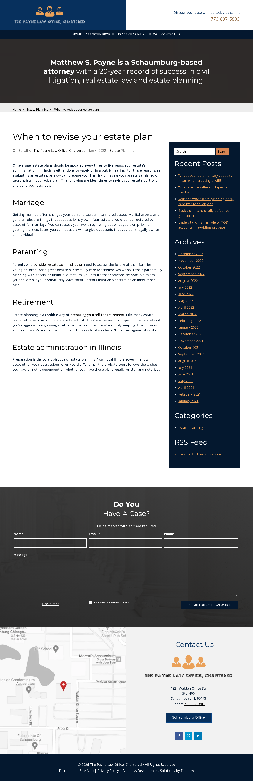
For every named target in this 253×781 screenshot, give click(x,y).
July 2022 (185, 287)
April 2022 (186, 307)
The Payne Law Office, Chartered (59, 150)
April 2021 (186, 387)
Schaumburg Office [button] (188, 717)
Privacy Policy (108, 770)
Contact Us (170, 34)
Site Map (87, 770)
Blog (153, 34)
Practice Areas (130, 34)
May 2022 (185, 300)
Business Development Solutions (149, 770)
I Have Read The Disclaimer (111, 602)
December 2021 (190, 334)
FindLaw (187, 770)
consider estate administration (58, 264)
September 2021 (191, 354)
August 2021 (188, 361)
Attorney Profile (100, 34)
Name (18, 534)
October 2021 (189, 347)
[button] (249, 754)
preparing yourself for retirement (97, 315)
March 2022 (187, 314)
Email (94, 534)
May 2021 (185, 381)
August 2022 (188, 280)
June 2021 (185, 374)
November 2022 (190, 260)
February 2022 (189, 320)
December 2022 (190, 254)
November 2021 (190, 341)
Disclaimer (50, 604)
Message (20, 555)
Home (77, 34)
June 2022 (185, 294)
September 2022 (191, 274)
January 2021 (188, 401)
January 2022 (188, 327)
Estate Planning (122, 150)
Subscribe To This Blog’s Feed (198, 454)
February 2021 (189, 394)
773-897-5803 (225, 19)
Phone (169, 534)
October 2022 (189, 267)
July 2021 (185, 367)
